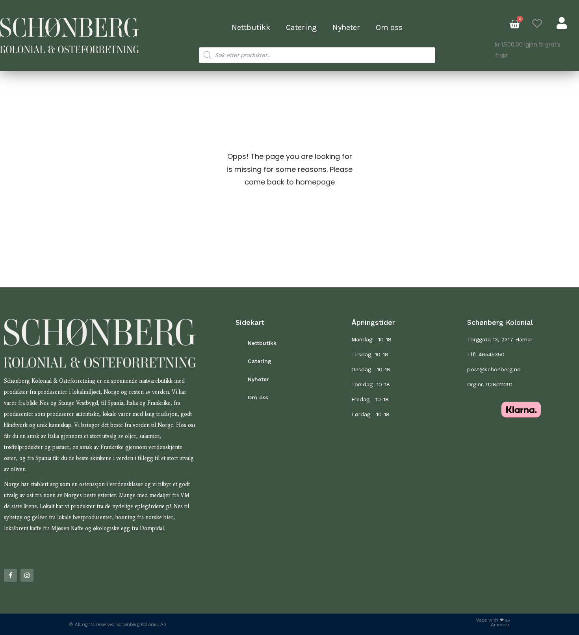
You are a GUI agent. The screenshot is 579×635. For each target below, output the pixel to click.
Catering (301, 27)
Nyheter (346, 27)
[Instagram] (26, 575)
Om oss (389, 27)
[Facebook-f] (10, 575)
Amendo (500, 625)
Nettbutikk (251, 27)
